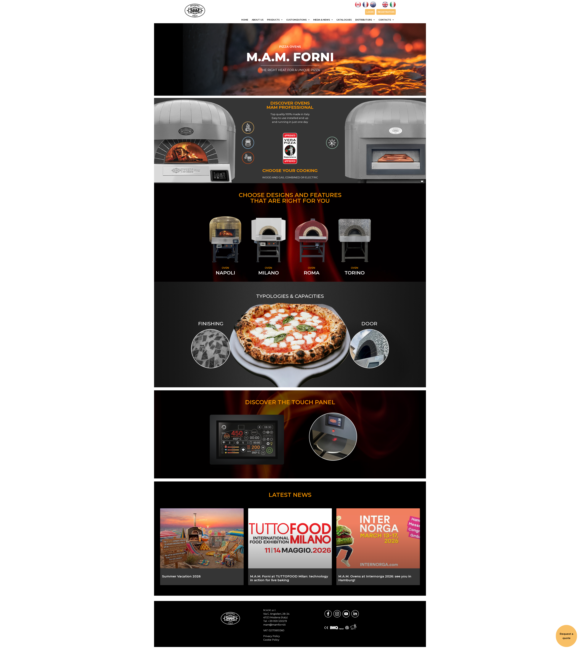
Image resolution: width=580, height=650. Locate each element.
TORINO (355, 273)
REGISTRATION (386, 12)
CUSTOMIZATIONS (296, 19)
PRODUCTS (273, 19)
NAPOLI (225, 273)
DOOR (369, 324)
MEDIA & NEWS (321, 19)
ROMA (311, 273)
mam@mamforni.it (274, 624)
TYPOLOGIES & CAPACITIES (290, 296)
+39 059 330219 (277, 621)
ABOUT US (257, 19)
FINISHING (210, 324)
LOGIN (370, 12)
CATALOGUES (344, 19)
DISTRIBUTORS (363, 19)
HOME (244, 19)
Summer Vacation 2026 (181, 576)
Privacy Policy (271, 636)
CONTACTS (385, 19)
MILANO (268, 273)
